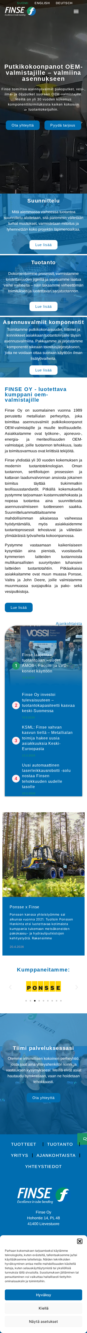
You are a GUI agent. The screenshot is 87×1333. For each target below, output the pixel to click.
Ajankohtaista (56, 1155)
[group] (43, 884)
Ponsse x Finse (24, 907)
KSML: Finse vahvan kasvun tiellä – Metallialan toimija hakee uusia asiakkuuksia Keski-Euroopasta (47, 738)
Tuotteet (23, 1144)
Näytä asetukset (43, 1321)
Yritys (19, 1155)
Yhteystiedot (43, 1166)
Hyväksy (43, 1295)
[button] (79, 1241)
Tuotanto (60, 1144)
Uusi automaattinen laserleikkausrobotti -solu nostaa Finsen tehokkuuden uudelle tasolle (46, 776)
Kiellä (44, 1308)
